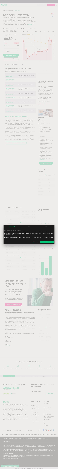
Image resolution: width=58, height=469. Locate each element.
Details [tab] (29, 226)
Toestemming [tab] (12, 226)
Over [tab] (46, 226)
